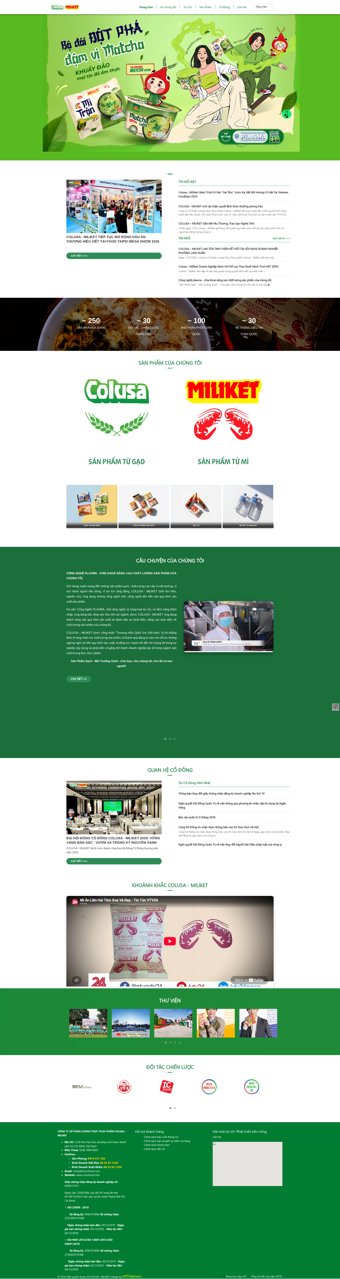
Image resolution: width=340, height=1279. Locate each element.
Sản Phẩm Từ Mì (223, 461)
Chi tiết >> (79, 679)
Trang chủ (146, 7)
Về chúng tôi (168, 7)
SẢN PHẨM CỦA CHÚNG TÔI (170, 363)
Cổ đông (224, 7)
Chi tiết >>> (79, 256)
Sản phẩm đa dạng (91, 328)
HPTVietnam (131, 1276)
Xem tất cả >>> (281, 238)
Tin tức (187, 7)
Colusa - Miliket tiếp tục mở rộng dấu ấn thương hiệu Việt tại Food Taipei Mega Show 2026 (112, 240)
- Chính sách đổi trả (153, 1149)
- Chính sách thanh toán (156, 1145)
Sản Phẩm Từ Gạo (117, 461)
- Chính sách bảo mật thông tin (160, 1137)
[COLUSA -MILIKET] (65, 7)
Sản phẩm (205, 7)
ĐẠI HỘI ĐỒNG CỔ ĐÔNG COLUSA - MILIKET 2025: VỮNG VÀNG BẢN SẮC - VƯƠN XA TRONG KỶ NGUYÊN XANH (113, 841)
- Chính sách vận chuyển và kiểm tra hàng (166, 1141)
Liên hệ (241, 7)
